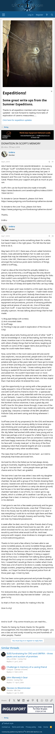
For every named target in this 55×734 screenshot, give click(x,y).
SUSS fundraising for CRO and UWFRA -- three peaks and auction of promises (30, 655)
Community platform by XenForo (22, 732)
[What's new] (46, 14)
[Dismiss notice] (51, 91)
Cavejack (10, 669)
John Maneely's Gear (17, 677)
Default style (8, 723)
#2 (53, 236)
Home (45, 727)
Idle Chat (17, 690)
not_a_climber (11, 659)
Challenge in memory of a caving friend (27, 666)
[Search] (52, 14)
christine (10, 680)
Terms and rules (18, 727)
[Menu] (4, 14)
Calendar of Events (21, 669)
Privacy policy (31, 727)
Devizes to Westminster (19, 687)
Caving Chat (22, 659)
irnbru (5, 147)
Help (40, 727)
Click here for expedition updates (17, 120)
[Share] (49, 161)
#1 (53, 162)
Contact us (6, 727)
